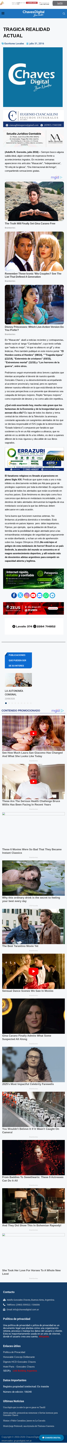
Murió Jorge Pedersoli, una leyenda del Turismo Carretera (28, 1426)
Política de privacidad (16, 1318)
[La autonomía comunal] (18, 680)
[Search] (63, 13)
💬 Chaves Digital (51, 1438)
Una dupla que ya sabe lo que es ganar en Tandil (24, 1407)
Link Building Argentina (25, 1370)
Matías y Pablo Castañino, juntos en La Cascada (24, 1420)
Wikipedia (44, 1336)
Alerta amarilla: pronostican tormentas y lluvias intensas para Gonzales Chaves (30, 1414)
